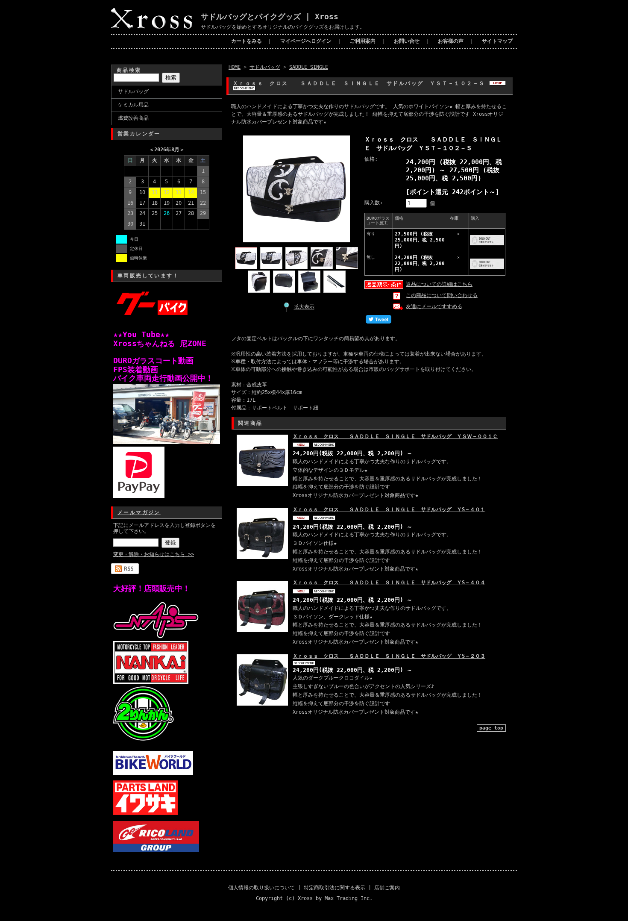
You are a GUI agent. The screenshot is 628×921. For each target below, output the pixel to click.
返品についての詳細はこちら (439, 284)
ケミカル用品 (133, 105)
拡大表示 (304, 307)
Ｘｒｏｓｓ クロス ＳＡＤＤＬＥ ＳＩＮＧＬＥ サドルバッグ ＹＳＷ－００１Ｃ (395, 436)
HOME (235, 67)
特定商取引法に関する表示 (334, 888)
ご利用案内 (363, 41)
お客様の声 (451, 41)
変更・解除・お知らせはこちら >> (153, 554)
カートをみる (246, 41)
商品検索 (129, 70)
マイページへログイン (306, 41)
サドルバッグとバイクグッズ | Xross (269, 16)
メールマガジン (139, 512)
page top (491, 728)
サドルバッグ (133, 91)
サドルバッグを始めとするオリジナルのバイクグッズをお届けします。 (283, 27)
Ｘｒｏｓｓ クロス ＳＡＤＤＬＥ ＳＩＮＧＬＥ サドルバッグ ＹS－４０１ (389, 509)
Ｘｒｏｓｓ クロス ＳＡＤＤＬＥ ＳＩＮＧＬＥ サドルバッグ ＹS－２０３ (389, 656)
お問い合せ (407, 41)
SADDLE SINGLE (308, 67)
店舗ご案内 (387, 888)
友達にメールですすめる (434, 306)
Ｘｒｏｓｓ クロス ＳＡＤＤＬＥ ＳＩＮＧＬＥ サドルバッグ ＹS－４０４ (389, 583)
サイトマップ (497, 41)
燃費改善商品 (133, 118)
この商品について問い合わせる (442, 295)
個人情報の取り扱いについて (261, 888)
